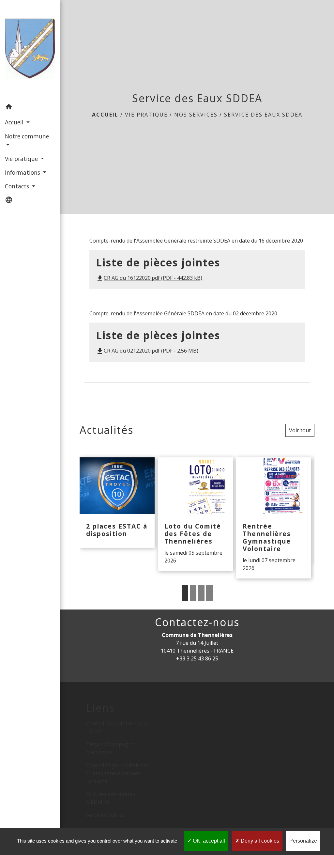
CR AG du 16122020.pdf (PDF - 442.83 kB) (149, 277)
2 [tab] (193, 593)
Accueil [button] (15, 122)
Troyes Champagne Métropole (110, 748)
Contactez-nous (197, 622)
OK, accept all (208, 841)
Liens (100, 708)
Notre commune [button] (27, 136)
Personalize (303, 841)
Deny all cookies (259, 841)
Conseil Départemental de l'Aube (118, 727)
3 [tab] (201, 593)
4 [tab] (209, 593)
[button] (30, 107)
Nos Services (196, 114)
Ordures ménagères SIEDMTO (110, 797)
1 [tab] (185, 593)
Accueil (105, 114)
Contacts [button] (18, 186)
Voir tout (300, 430)
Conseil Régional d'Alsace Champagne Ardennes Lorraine (117, 773)
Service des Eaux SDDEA (263, 114)
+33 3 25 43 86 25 (197, 658)
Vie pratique (146, 114)
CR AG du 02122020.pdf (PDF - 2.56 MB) (147, 350)
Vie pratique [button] (22, 159)
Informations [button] (23, 172)
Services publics (105, 814)
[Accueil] (30, 50)
